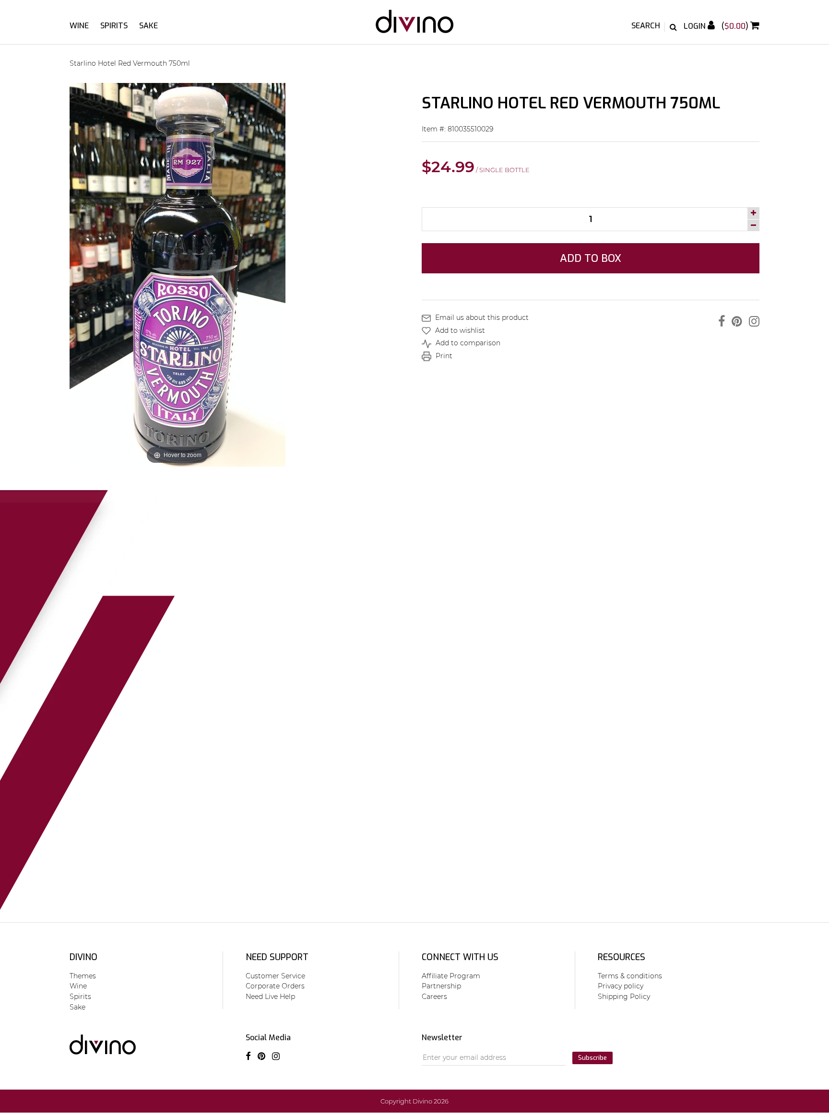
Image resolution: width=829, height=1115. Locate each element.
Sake (148, 26)
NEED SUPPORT (277, 957)
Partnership (441, 986)
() (736, 26)
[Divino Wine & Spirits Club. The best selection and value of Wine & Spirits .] (414, 26)
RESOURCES (621, 957)
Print (443, 356)
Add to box (590, 258)
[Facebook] (719, 321)
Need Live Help (270, 996)
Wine (79, 26)
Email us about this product (481, 317)
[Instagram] (751, 321)
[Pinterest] (734, 321)
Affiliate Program (451, 976)
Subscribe (592, 1058)
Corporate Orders (275, 986)
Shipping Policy (624, 996)
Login (696, 26)
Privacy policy (620, 986)
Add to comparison (467, 343)
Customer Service (275, 976)
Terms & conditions (630, 976)
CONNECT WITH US (460, 957)
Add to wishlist (459, 330)
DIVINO (83, 957)
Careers (434, 996)
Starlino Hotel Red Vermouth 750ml (130, 63)
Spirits (114, 26)
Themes (83, 976)
